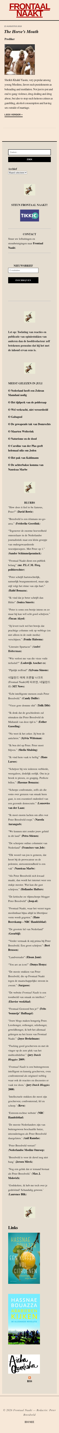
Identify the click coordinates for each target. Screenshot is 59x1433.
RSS (29, 1381)
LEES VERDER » (14, 114)
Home (29, 1422)
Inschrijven (23, 280)
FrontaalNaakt (29, 10)
